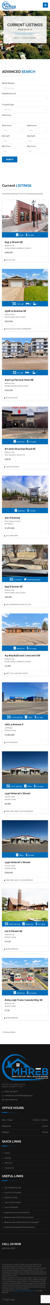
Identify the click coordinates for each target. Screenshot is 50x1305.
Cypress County (10, 1197)
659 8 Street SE (14, 586)
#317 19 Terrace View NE (19, 379)
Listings (8, 1158)
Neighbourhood (9, 93)
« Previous (6, 1032)
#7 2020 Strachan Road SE (20, 448)
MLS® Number (8, 83)
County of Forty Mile (12, 1192)
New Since (6, 115)
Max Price (31, 146)
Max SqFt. (31, 136)
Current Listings (29, 38)
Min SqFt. (6, 136)
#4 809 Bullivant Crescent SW (22, 655)
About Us (8, 1163)
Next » (13, 1032)
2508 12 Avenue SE (15, 311)
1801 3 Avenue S (14, 724)
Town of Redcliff (11, 1207)
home (16, 38)
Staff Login (10, 1300)
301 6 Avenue (12, 517)
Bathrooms (32, 125)
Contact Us (9, 1168)
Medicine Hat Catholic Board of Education (21, 1222)
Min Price (6, 146)
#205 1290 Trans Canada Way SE (24, 1000)
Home (7, 1153)
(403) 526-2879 (11, 1092)
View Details (24, 216)
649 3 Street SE (14, 242)
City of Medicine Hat (12, 1188)
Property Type (8, 105)
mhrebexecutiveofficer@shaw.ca (19, 1096)
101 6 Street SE (13, 931)
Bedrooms (6, 125)
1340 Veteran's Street (17, 793)
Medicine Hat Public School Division (19, 1217)
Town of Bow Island (12, 1202)
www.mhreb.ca (11, 1100)
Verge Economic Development (17, 1212)
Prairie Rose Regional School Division (19, 1227)
